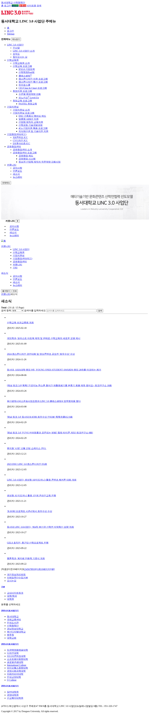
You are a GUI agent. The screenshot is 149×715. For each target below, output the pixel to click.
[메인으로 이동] (3, 241)
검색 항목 (6, 310)
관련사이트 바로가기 (10, 610)
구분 (3, 587)
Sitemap (10, 34)
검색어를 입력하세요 (35, 310)
